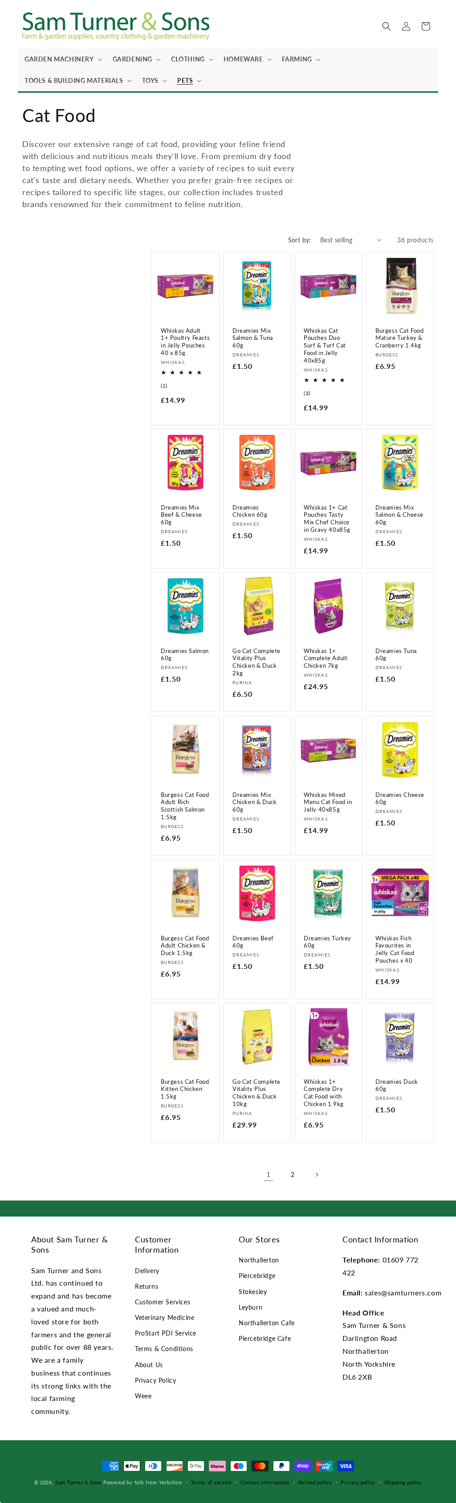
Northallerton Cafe (267, 1323)
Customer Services (162, 1302)
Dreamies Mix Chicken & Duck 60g (254, 802)
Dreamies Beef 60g (253, 941)
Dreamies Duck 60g (396, 1085)
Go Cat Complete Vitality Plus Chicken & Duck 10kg (256, 1092)
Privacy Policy (155, 1380)
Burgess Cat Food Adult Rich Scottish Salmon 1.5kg (185, 806)
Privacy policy (358, 1482)
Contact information (264, 1482)
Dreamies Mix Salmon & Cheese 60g (399, 515)
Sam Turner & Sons (78, 1482)
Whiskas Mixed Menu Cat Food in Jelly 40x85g (328, 802)
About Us (149, 1364)
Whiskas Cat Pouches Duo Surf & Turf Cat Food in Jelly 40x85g (325, 345)
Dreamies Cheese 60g (399, 798)
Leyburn (250, 1307)
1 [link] (268, 1174)
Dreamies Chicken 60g (250, 511)
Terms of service (211, 1482)
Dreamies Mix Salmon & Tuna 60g (252, 338)
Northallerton (259, 1260)
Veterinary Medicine (164, 1317)
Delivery (147, 1270)
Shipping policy (403, 1482)
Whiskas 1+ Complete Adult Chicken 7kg (325, 658)
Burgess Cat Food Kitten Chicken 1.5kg (185, 1089)
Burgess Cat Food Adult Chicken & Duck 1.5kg (185, 945)
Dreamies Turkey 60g (327, 941)
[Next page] (316, 1174)
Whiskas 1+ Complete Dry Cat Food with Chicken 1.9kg (324, 1092)
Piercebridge (257, 1275)
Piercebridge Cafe (265, 1338)
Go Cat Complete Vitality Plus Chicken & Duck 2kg (256, 662)
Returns (146, 1286)
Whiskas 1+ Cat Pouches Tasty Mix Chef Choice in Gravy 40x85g (327, 519)
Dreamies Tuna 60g (396, 654)
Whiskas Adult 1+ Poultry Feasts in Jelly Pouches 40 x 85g (185, 341)
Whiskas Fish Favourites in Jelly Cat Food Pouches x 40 (394, 949)
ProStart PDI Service (165, 1333)
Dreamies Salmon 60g (185, 654)
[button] (62, 59)
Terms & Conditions (164, 1348)
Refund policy (315, 1482)
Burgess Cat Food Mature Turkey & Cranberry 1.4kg (399, 338)
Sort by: (299, 240)
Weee (143, 1396)
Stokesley (253, 1291)
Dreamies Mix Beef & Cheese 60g (181, 515)
